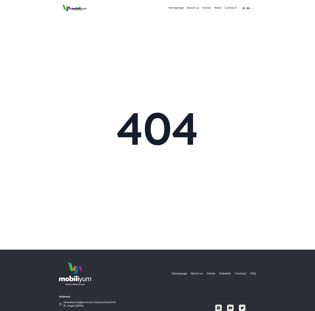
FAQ (253, 273)
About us (193, 8)
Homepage (176, 8)
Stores (206, 8)
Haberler (225, 273)
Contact (230, 8)
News (217, 8)
